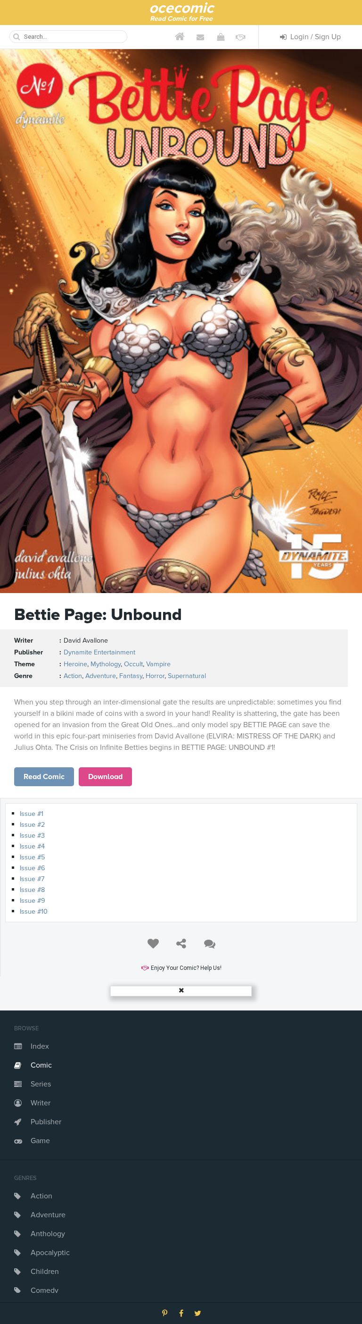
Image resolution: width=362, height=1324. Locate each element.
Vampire (158, 664)
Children (45, 1271)
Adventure (48, 1215)
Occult (133, 664)
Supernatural (187, 676)
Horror (155, 676)
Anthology (48, 1234)
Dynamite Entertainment (99, 652)
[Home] (180, 37)
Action (41, 1196)
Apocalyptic (50, 1252)
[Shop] (220, 37)
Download (105, 776)
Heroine (75, 664)
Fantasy (130, 676)
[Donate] (240, 37)
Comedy (44, 1290)
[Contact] (200, 37)
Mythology (105, 664)
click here (44, 776)
